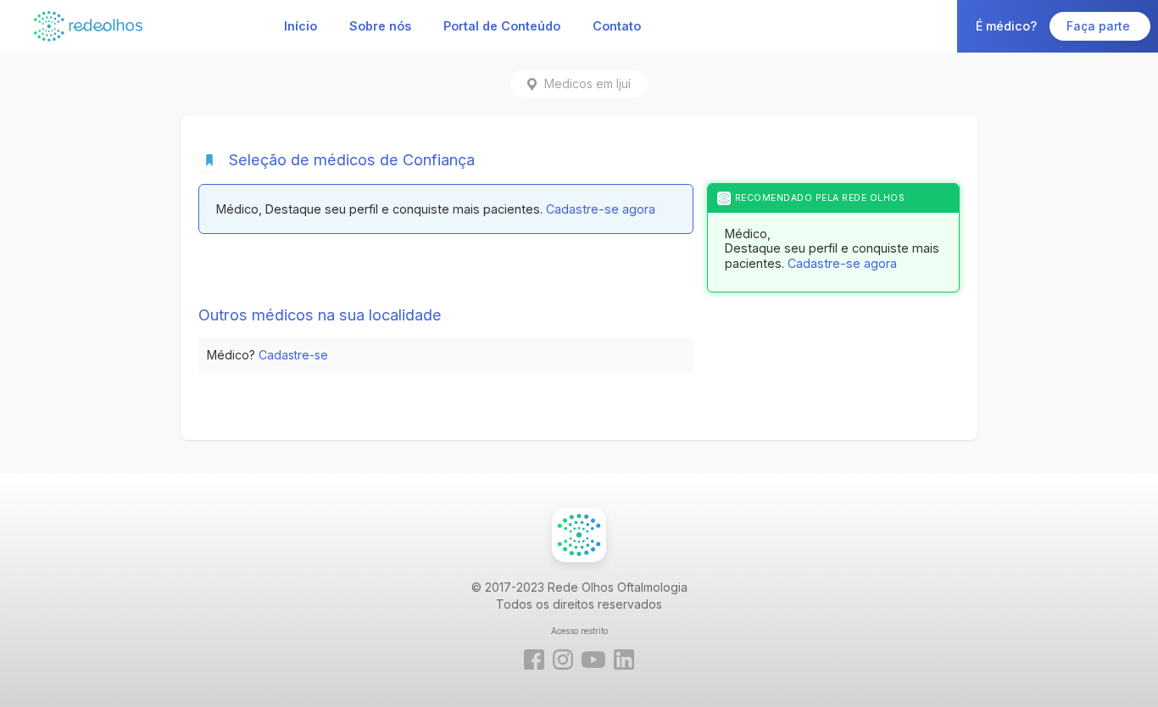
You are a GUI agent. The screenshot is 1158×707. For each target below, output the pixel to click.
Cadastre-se (293, 355)
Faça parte (1099, 26)
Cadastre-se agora (600, 209)
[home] (88, 26)
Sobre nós (380, 26)
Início (300, 26)
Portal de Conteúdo (501, 26)
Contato (617, 26)
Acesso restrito (579, 631)
